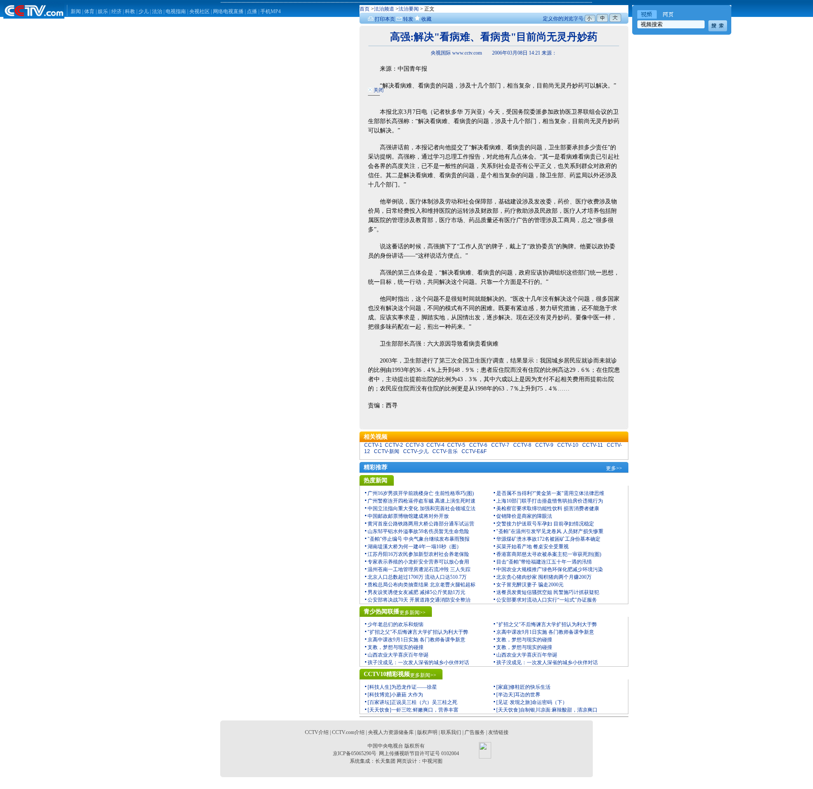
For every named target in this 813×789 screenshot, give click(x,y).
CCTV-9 (544, 445)
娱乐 (103, 11)
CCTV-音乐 (445, 451)
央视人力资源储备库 (391, 732)
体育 (89, 11)
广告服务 (475, 732)
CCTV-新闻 (386, 451)
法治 (157, 11)
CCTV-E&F (474, 451)
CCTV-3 (415, 445)
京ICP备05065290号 (354, 753)
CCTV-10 (567, 445)
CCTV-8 (522, 445)
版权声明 (427, 732)
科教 (130, 11)
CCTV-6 (478, 445)
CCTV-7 (500, 445)
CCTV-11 (592, 445)
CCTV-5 (456, 445)
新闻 (76, 11)
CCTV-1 (373, 445)
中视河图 (432, 761)
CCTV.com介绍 (348, 732)
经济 (117, 11)
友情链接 (498, 732)
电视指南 (176, 11)
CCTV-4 (435, 445)
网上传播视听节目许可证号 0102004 (419, 753)
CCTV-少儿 (416, 451)
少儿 (143, 11)
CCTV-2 (394, 445)
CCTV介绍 (317, 732)
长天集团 (385, 761)
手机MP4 (270, 11)
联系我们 (451, 732)
